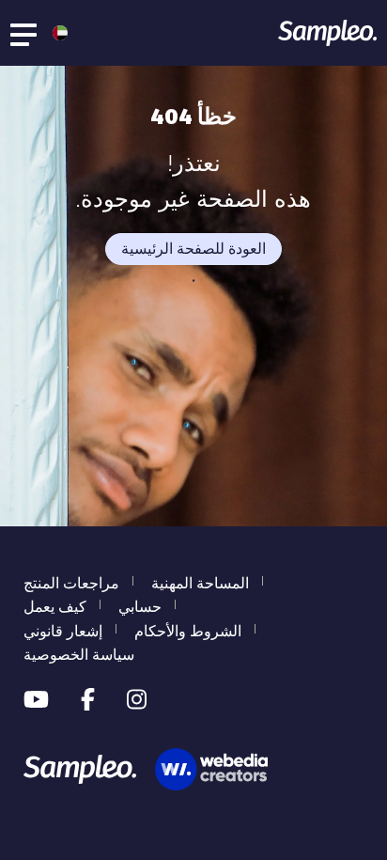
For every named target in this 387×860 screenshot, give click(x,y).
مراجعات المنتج (71, 583)
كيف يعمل (54, 607)
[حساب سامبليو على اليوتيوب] (36, 700)
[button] (55, 33)
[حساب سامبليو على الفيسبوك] (88, 700)
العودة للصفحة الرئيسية (193, 249)
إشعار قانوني (62, 631)
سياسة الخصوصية (78, 655)
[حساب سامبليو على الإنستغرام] (137, 700)
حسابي (140, 607)
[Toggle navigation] (24, 33)
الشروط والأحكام (187, 631)
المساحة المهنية (200, 583)
